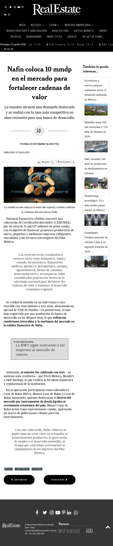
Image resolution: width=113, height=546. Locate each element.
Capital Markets (22, 469)
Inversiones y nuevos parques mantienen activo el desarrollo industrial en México (95, 90)
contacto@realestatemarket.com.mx (40, 531)
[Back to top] (108, 527)
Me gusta (46, 162)
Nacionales (37, 469)
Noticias (8, 469)
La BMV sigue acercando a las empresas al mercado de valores (40, 350)
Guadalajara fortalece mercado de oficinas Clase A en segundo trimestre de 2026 (96, 242)
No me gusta (65, 162)
